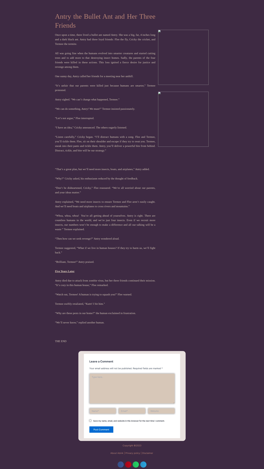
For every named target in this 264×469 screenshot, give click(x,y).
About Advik (116, 453)
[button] (121, 464)
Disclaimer (147, 453)
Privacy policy (132, 453)
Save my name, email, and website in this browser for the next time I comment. (129, 421)
